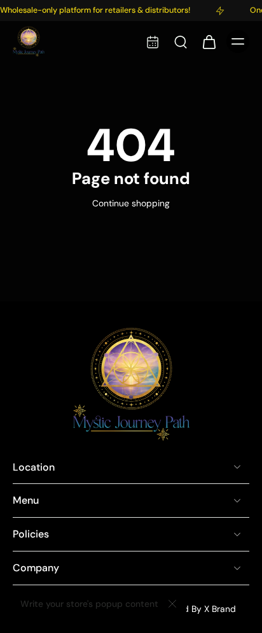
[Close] (172, 604)
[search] (181, 41)
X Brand (220, 609)
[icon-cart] (209, 41)
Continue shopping (131, 203)
